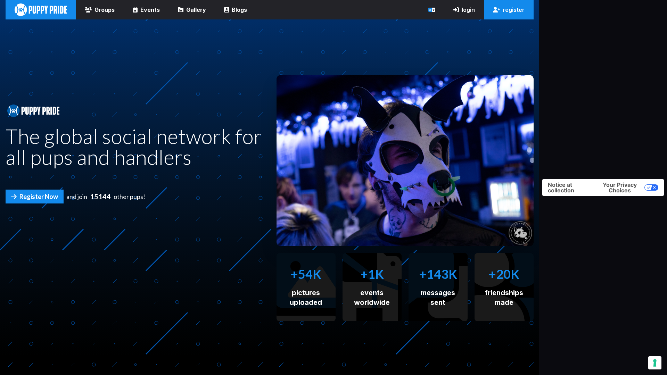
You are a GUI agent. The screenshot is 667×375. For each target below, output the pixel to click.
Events (150, 9)
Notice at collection (561, 187)
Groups (104, 9)
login (468, 9)
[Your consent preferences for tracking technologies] (654, 362)
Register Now (38, 196)
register (514, 9)
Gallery (196, 9)
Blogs (239, 9)
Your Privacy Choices (620, 187)
